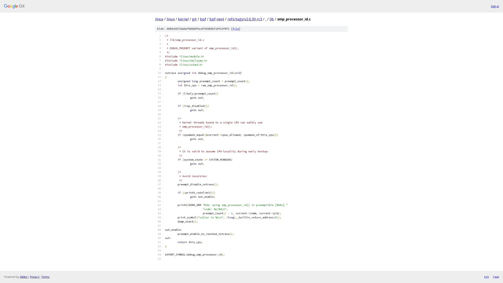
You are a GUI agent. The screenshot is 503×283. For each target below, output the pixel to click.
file (236, 28)
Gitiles (24, 277)
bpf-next (216, 19)
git (194, 19)
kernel (183, 19)
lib (272, 19)
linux (159, 19)
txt (486, 276)
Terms (45, 277)
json (496, 276)
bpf (203, 19)
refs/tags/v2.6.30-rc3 (245, 19)
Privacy (34, 277)
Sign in (495, 6)
